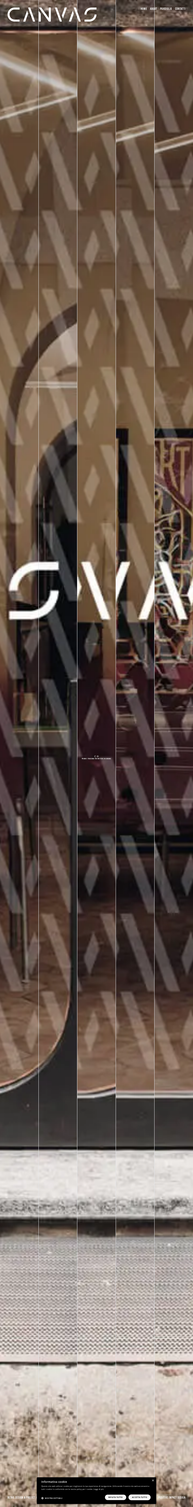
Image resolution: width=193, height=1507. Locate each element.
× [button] (153, 1480)
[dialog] (96, 1490)
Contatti (180, 8)
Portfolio (166, 8)
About (153, 8)
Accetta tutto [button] (139, 1497)
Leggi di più (98, 1489)
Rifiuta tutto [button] (115, 1497)
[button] (19, 753)
